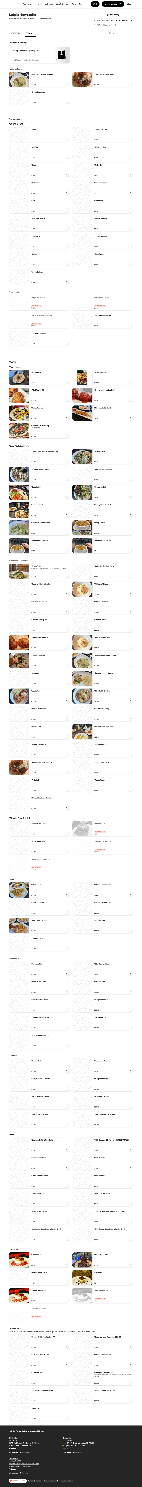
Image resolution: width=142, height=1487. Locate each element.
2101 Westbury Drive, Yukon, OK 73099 (24, 1464)
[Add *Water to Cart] (67, 139)
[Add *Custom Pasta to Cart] (130, 629)
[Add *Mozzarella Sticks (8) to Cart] (130, 417)
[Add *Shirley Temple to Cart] (130, 246)
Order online (24, 1452)
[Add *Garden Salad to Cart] (130, 496)
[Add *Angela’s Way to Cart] (67, 576)
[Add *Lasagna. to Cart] (67, 682)
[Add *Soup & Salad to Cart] (130, 532)
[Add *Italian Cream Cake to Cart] (67, 1282)
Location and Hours (45, 4)
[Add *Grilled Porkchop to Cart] (67, 102)
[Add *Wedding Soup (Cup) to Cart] (130, 550)
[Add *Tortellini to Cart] (67, 789)
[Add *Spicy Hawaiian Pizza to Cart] (67, 1009)
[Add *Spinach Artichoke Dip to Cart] (67, 435)
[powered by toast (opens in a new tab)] (18, 1481)
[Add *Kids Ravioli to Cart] (67, 1203)
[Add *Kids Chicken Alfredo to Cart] (67, 1185)
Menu (73, 4)
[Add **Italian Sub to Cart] (67, 894)
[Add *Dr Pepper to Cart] (67, 192)
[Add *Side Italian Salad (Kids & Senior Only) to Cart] (67, 1239)
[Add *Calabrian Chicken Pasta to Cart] (130, 576)
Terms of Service (34, 1481)
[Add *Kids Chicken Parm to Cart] (67, 1167)
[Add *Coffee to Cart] (67, 264)
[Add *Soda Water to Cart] (130, 264)
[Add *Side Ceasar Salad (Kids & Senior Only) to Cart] (130, 1239)
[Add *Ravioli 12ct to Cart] (67, 736)
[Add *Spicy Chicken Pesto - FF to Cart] (130, 1400)
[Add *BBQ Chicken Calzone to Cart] (67, 1106)
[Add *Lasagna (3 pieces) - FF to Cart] (130, 1382)
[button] (28, 4)
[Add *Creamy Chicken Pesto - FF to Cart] (67, 1400)
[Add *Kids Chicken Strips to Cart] (67, 1221)
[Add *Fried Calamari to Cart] (130, 382)
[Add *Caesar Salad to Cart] (130, 461)
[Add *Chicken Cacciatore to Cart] (67, 611)
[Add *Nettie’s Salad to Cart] (67, 514)
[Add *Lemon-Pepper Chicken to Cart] (130, 682)
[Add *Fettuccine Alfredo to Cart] (130, 647)
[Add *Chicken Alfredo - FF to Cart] (130, 1364)
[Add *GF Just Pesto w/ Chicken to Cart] (67, 807)
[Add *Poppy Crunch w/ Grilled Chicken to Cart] (67, 461)
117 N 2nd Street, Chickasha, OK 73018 (24, 1443)
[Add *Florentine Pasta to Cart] (67, 665)
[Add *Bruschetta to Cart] (67, 382)
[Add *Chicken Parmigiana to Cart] (67, 629)
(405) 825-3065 (15, 1440)
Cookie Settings (67, 1481)
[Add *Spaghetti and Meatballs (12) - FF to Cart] (130, 1346)
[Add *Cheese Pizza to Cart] (130, 991)
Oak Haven (13, 1459)
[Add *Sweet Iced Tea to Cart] (130, 139)
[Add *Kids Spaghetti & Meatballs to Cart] (67, 1149)
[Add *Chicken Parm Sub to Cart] (67, 948)
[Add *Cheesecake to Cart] (67, 1264)
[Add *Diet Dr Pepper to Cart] (130, 192)
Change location (45, 18)
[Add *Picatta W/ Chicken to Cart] (130, 700)
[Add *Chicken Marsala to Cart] (130, 611)
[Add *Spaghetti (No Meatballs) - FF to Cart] (67, 1346)
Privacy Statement (51, 1481)
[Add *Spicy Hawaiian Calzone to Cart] (67, 1088)
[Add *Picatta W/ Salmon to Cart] (67, 718)
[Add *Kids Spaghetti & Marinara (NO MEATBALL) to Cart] (130, 1149)
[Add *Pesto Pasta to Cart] (130, 789)
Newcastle (66, 1438)
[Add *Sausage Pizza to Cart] (130, 1027)
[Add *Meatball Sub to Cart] (130, 930)
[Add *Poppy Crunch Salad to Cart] (130, 514)
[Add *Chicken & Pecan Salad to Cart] (67, 479)
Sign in (129, 4)
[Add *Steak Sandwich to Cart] (67, 912)
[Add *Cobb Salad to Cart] (67, 496)
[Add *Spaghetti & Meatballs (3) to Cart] (130, 84)
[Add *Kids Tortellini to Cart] (130, 1185)
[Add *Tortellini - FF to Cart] (67, 1382)
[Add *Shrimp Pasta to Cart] (130, 754)
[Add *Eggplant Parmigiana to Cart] (67, 647)
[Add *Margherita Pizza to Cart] (130, 1009)
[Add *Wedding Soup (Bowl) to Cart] (67, 550)
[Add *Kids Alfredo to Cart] (130, 1167)
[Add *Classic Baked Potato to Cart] (130, 479)
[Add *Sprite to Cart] (67, 210)
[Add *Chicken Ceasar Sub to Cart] (130, 894)
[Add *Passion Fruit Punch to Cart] (67, 343)
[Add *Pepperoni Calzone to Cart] (130, 1070)
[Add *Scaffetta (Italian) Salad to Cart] (67, 532)
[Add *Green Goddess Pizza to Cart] (67, 1045)
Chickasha (13, 1438)
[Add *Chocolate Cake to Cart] (130, 1264)
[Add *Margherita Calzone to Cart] (130, 1088)
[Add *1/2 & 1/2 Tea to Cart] (130, 157)
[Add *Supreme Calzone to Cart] (130, 1106)
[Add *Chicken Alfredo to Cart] (130, 593)
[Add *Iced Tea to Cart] (67, 157)
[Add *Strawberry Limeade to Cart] (130, 325)
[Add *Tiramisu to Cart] (130, 1282)
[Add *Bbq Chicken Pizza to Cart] (130, 973)
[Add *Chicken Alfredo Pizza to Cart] (67, 1027)
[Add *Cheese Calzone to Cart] (67, 1070)
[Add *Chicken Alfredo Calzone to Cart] (130, 1124)
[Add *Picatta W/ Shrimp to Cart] (130, 718)
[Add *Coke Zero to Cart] (130, 174)
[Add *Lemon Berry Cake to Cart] (67, 1300)
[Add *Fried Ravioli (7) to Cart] (67, 399)
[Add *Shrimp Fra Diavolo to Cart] (67, 754)
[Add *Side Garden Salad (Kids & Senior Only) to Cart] (130, 1221)
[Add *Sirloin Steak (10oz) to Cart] (67, 833)
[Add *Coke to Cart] (67, 174)
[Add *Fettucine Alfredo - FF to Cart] (67, 1364)
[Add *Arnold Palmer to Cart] (67, 281)
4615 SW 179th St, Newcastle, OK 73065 (78, 1443)
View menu (13, 1452)
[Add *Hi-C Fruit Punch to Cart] (67, 228)
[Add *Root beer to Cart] (130, 210)
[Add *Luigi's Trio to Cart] (67, 700)
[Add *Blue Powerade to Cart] (130, 228)
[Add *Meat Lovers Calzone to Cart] (67, 1124)
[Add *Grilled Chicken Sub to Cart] (130, 912)
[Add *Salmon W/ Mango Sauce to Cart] (130, 736)
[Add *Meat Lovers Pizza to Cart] (67, 991)
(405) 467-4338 (15, 1461)
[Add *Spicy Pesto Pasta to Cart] (130, 772)
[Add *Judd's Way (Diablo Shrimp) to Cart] (67, 84)
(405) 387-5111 (68, 1440)
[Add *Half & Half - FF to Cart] (67, 1418)
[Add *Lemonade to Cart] (67, 246)
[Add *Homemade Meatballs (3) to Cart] (130, 399)
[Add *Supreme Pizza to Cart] (67, 973)
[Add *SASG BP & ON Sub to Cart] (67, 930)
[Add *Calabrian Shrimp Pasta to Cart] (67, 593)
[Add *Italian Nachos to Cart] (67, 417)
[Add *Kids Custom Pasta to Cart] (130, 1203)
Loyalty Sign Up (62, 4)
